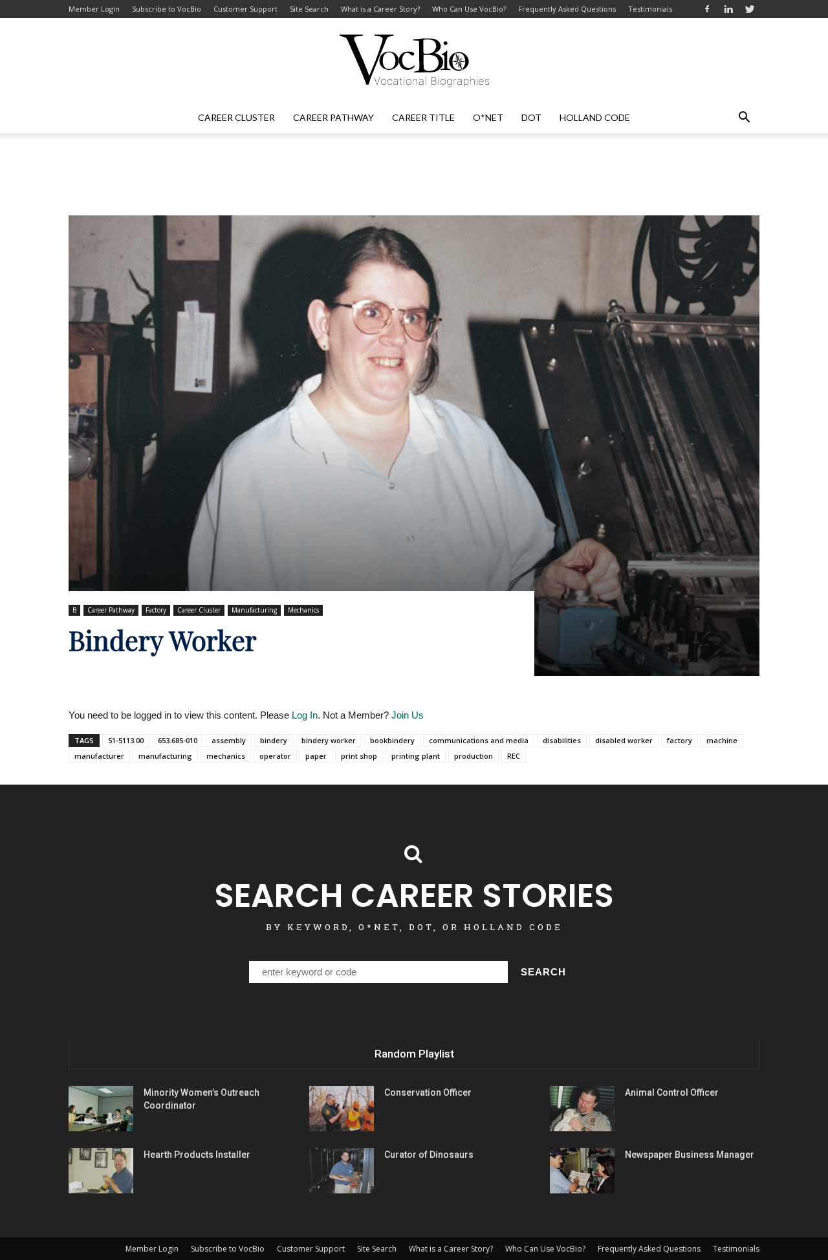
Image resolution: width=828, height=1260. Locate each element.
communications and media (478, 740)
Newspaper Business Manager (689, 1154)
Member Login (94, 9)
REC (513, 756)
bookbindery (392, 740)
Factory (156, 609)
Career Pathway (333, 117)
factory (679, 740)
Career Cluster (236, 117)
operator (275, 756)
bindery (273, 740)
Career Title (423, 117)
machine (721, 740)
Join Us (407, 715)
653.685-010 (177, 740)
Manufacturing (254, 609)
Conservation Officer (428, 1092)
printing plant (415, 756)
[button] (743, 117)
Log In (305, 715)
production (473, 756)
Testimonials (650, 9)
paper (316, 756)
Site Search (309, 9)
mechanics (225, 756)
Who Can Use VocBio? (469, 9)
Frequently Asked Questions (567, 9)
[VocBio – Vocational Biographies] (414, 61)
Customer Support (245, 9)
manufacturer (99, 756)
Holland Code (595, 117)
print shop (359, 756)
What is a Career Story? (380, 9)
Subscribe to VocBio (166, 9)
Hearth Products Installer (197, 1154)
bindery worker (328, 740)
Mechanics (303, 609)
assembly (229, 740)
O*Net (488, 117)
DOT (531, 117)
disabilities (562, 740)
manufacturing (165, 756)
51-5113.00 (126, 740)
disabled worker (624, 740)
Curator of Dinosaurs (429, 1154)
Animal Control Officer (672, 1092)
